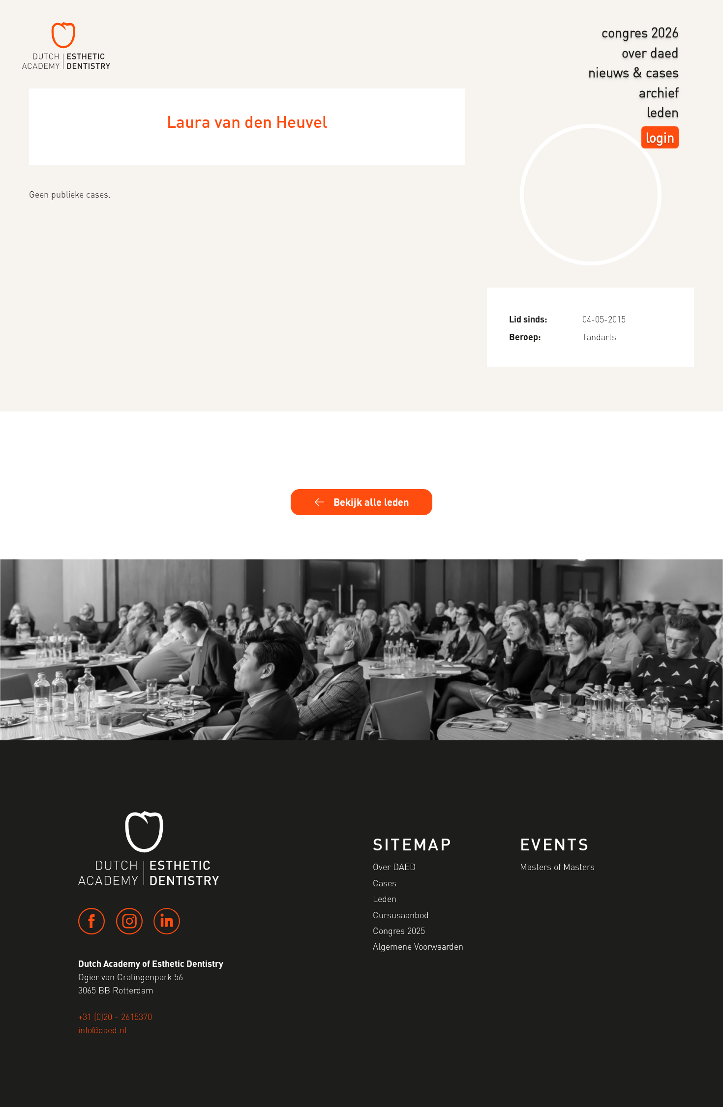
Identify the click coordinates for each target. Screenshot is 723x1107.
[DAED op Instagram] (129, 921)
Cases (384, 882)
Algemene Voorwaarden (418, 946)
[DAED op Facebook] (91, 921)
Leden (663, 111)
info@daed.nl (102, 1029)
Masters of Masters (557, 866)
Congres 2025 (399, 930)
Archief (659, 92)
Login (660, 137)
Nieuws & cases (633, 71)
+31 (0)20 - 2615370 (115, 1016)
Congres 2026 (640, 32)
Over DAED (650, 52)
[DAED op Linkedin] (166, 921)
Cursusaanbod (401, 914)
